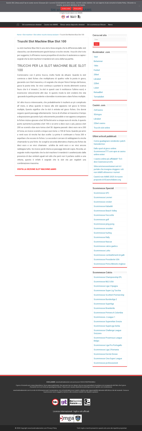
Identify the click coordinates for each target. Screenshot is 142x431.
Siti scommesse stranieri (32, 25)
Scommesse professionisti (106, 363)
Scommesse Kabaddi (103, 206)
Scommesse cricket (103, 202)
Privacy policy (77, 8)
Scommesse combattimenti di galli (109, 255)
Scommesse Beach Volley (105, 211)
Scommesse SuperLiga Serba (107, 326)
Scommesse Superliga (104, 304)
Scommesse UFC (101, 193)
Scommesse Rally (102, 237)
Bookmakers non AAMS (18, 24)
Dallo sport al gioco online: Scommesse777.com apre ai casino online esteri (109, 151)
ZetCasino (98, 110)
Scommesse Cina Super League (108, 358)
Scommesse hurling (103, 233)
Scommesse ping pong (104, 224)
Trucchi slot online (102, 128)
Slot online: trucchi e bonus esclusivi (46, 35)
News (110, 25)
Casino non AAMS (51, 25)
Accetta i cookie (66, 8)
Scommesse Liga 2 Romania (106, 349)
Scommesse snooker (103, 228)
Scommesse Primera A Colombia (108, 312)
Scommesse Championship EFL (108, 277)
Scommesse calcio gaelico (106, 246)
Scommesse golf (101, 219)
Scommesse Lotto (102, 250)
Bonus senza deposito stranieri (72, 25)
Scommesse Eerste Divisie (106, 354)
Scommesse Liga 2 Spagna (106, 286)
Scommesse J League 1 (104, 317)
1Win (96, 65)
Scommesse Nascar (103, 242)
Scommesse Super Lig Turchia (107, 290)
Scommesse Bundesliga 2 (105, 299)
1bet (96, 57)
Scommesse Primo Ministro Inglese (109, 264)
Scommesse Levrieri (103, 197)
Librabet (97, 79)
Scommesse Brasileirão (104, 308)
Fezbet (97, 70)
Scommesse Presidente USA (106, 259)
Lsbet (96, 88)
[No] (139, 6)
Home (19, 35)
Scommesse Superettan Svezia (108, 321)
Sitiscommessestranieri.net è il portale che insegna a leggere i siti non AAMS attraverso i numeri (109, 169)
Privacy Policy (52, 428)
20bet (96, 74)
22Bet (96, 83)
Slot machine (27, 35)
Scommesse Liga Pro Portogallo (108, 345)
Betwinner (98, 61)
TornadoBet (99, 97)
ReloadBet (98, 92)
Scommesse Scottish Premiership (109, 295)
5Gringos (98, 114)
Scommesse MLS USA (104, 281)
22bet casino (99, 123)
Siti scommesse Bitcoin (96, 25)
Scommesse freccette (104, 215)
